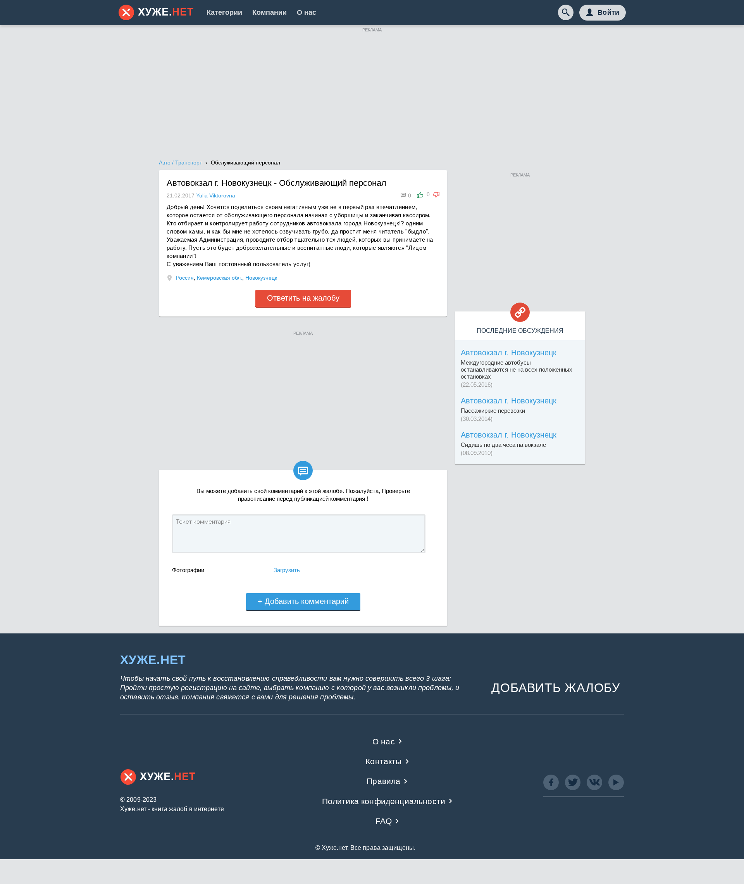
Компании (269, 12)
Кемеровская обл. (219, 278)
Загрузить (287, 570)
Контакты (383, 761)
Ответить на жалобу (303, 298)
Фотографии (188, 570)
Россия (185, 278)
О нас (306, 12)
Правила (383, 781)
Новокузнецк (261, 278)
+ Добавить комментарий (303, 601)
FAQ (383, 821)
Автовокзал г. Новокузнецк (508, 352)
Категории (224, 12)
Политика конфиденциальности (384, 801)
